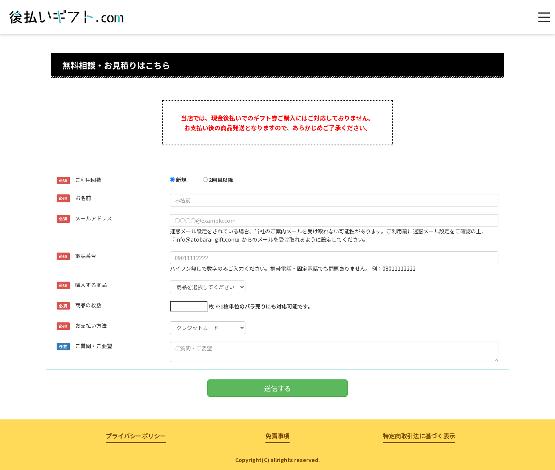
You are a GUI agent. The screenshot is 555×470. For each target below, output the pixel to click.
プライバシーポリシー (136, 435)
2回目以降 (220, 179)
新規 (181, 179)
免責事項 (277, 435)
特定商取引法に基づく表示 (419, 435)
